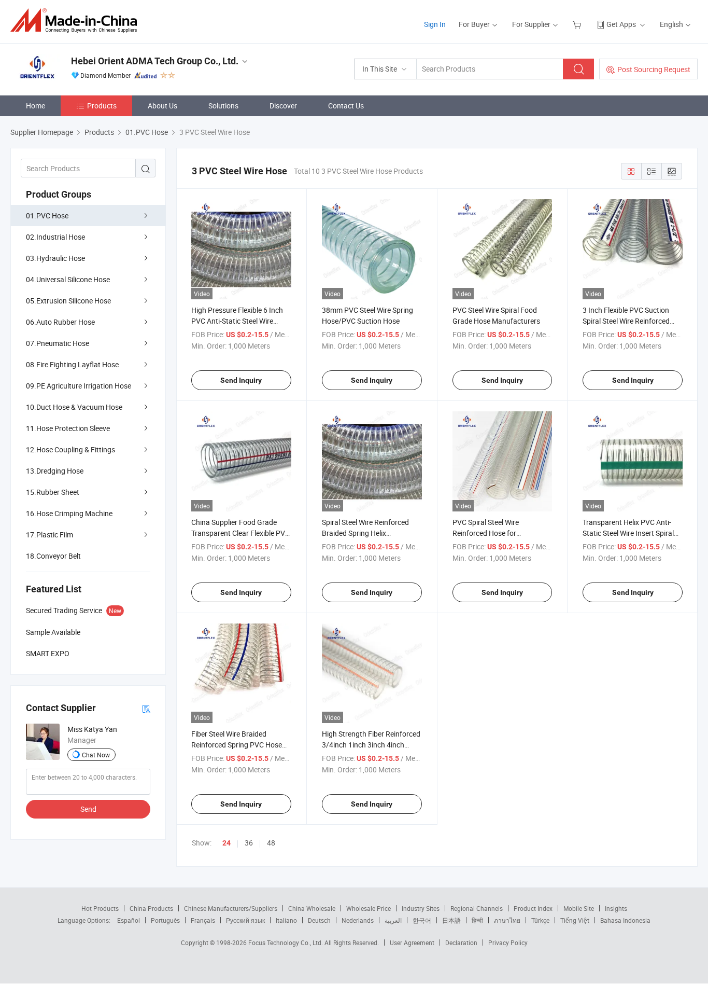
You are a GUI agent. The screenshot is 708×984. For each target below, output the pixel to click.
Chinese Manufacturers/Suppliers (230, 908)
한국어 (422, 920)
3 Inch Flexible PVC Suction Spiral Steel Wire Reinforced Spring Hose (626, 321)
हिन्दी (477, 920)
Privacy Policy (508, 942)
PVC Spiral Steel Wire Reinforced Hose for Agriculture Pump (485, 533)
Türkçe (540, 920)
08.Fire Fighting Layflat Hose (72, 364)
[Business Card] (146, 708)
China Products (151, 908)
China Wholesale (311, 908)
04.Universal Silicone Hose (68, 279)
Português (165, 920)
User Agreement (412, 942)
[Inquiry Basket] (578, 24)
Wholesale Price (368, 908)
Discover (283, 105)
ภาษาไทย (507, 920)
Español (128, 920)
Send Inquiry (241, 380)
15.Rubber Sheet (52, 492)
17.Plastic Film (49, 534)
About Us (162, 105)
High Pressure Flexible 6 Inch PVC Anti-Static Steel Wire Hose (237, 321)
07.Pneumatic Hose (57, 343)
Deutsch (319, 920)
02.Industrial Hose (55, 237)
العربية (393, 920)
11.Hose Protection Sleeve (68, 428)
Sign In (435, 24)
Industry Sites (421, 908)
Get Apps (621, 24)
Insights (616, 908)
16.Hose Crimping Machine (69, 513)
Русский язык (245, 920)
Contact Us (346, 105)
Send (88, 809)
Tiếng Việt (574, 920)
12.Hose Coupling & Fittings (70, 449)
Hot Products (100, 908)
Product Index (533, 908)
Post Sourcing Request (653, 69)
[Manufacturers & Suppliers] (77, 20)
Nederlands (358, 920)
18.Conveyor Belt (53, 556)
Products (102, 105)
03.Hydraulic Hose (55, 258)
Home (35, 105)
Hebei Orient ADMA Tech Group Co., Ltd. (154, 61)
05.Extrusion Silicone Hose (68, 301)
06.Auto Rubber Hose (60, 322)
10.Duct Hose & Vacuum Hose (74, 407)
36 (249, 843)
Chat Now (96, 755)
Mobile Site (578, 908)
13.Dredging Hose (54, 471)
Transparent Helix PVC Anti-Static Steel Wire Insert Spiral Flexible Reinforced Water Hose (632, 533)
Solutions (223, 105)
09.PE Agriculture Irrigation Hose (78, 386)
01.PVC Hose (47, 215)
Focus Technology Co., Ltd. (286, 942)
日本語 (451, 920)
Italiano (286, 920)
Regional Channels (476, 908)
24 (226, 843)
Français (203, 920)
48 (271, 843)
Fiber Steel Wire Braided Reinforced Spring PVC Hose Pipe (236, 744)
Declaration (461, 942)
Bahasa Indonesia (625, 920)
